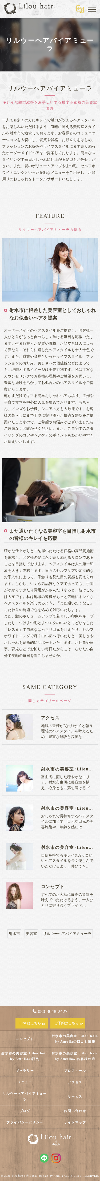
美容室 (31, 934)
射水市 (14, 934)
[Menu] (92, 9)
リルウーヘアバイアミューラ (67, 934)
